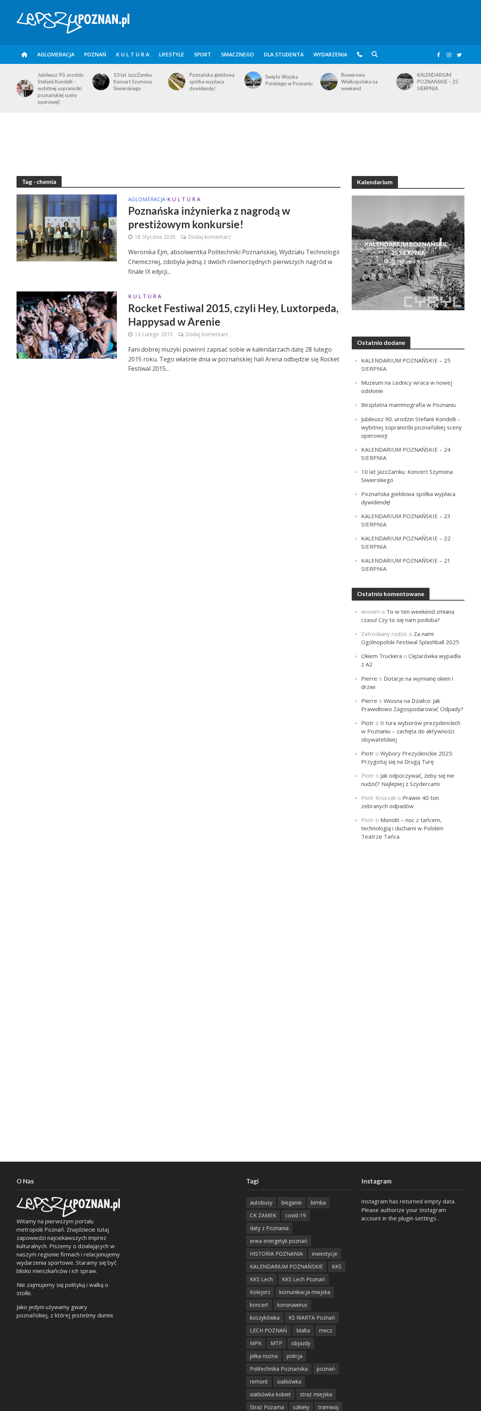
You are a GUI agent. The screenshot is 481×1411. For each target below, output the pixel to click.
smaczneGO (237, 54)
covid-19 (295, 1215)
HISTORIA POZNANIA (276, 1253)
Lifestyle (171, 54)
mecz (325, 1330)
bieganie (291, 1202)
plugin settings (418, 1218)
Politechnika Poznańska (279, 1368)
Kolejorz (260, 1292)
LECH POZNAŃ (268, 1330)
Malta (303, 1330)
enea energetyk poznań (278, 1240)
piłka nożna (264, 1355)
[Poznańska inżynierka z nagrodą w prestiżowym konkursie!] (67, 227)
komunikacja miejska (304, 1292)
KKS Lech (261, 1279)
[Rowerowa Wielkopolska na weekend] (327, 81)
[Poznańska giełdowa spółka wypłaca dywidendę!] (175, 81)
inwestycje (324, 1253)
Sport (202, 54)
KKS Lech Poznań (303, 1279)
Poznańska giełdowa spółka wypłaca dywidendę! (211, 81)
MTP (276, 1343)
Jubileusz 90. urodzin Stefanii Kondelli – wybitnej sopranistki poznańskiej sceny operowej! (60, 88)
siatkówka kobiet (270, 1394)
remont (259, 1381)
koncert (259, 1304)
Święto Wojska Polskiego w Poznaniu (289, 80)
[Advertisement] (240, 137)
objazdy (300, 1343)
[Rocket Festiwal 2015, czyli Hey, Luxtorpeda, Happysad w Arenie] (67, 324)
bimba (318, 1202)
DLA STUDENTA (284, 54)
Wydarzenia (330, 54)
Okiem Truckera (381, 656)
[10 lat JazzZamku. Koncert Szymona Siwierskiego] (99, 81)
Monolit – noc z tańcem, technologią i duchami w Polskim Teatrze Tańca (402, 828)
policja (295, 1355)
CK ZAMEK (263, 1215)
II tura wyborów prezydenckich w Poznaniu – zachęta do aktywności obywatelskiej (410, 731)
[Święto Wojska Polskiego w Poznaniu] (251, 80)
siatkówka (289, 1381)
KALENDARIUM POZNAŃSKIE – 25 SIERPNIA (437, 81)
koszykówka (265, 1317)
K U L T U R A (132, 54)
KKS (337, 1266)
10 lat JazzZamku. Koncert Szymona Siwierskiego (133, 81)
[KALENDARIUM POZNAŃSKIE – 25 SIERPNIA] (403, 81)
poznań (326, 1368)
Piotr (367, 723)
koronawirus (292, 1304)
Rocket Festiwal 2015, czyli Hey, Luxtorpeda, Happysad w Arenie (233, 315)
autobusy (261, 1202)
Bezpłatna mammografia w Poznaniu (408, 404)
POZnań (95, 54)
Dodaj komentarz (209, 236)
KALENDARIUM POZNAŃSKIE (286, 1266)
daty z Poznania (269, 1228)
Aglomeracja (55, 54)
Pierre (369, 678)
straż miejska (316, 1394)
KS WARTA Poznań (312, 1317)
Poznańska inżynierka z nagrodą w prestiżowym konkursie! (209, 217)
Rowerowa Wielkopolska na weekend (359, 81)
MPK (256, 1343)
